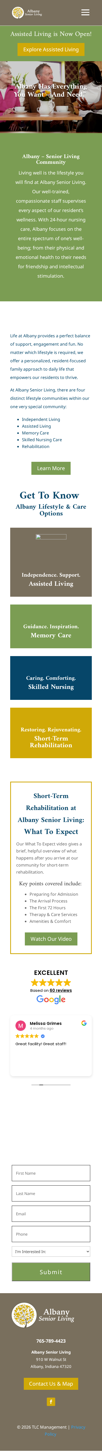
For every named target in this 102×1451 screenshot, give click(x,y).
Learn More (51, 468)
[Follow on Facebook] (51, 1402)
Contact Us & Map (51, 1383)
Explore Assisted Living (51, 49)
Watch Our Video (51, 938)
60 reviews (61, 990)
